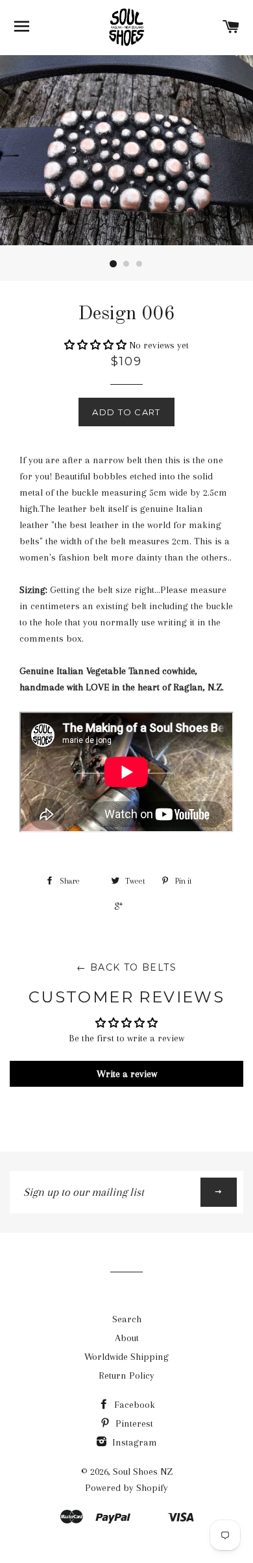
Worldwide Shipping (126, 1357)
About (127, 1338)
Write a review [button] (127, 1074)
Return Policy (126, 1375)
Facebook (133, 1405)
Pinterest (133, 1423)
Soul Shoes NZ (143, 1471)
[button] (96, 345)
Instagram (133, 1442)
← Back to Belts (126, 967)
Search (126, 1319)
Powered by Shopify (126, 1488)
